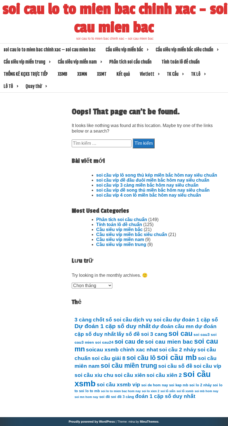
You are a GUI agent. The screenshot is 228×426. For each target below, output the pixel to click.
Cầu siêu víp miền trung (24, 62)
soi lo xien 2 (150, 391)
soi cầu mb (177, 357)
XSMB (62, 74)
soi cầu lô (141, 357)
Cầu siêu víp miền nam (77, 62)
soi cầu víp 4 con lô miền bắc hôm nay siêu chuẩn (148, 195)
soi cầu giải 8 (108, 358)
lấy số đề (128, 334)
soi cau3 (202, 334)
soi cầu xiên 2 (164, 375)
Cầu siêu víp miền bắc (124, 49)
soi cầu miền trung (129, 365)
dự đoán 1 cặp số (195, 320)
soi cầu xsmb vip (118, 384)
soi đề (104, 397)
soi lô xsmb (185, 391)
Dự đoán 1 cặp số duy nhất (113, 326)
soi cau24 (104, 342)
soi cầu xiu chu (94, 375)
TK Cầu (173, 74)
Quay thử (34, 86)
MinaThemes (149, 421)
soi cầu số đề (175, 366)
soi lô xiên (167, 391)
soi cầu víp (207, 366)
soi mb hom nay (206, 391)
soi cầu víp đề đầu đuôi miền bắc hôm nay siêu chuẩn (152, 180)
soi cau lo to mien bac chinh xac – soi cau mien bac (115, 18)
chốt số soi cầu (112, 320)
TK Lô (195, 74)
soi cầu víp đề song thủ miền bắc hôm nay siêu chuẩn (153, 190)
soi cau (180, 333)
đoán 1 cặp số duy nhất (165, 396)
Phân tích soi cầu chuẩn (130, 62)
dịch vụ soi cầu (152, 320)
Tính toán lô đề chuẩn (181, 62)
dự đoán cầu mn (173, 326)
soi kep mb (178, 385)
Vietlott (147, 74)
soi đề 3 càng (122, 397)
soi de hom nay (154, 385)
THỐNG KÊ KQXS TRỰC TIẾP (26, 74)
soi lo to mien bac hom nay (121, 391)
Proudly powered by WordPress (92, 421)
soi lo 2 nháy (200, 385)
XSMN (82, 74)
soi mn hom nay (86, 397)
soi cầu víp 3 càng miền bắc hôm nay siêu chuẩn (147, 185)
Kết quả (123, 74)
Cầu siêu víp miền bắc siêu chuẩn (184, 49)
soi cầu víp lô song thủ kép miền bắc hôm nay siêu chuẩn (156, 175)
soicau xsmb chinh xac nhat (122, 350)
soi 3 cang (154, 334)
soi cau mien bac (169, 341)
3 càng (83, 320)
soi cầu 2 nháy (177, 350)
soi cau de (129, 341)
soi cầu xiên (130, 375)
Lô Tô (8, 86)
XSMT (101, 74)
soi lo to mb (89, 391)
